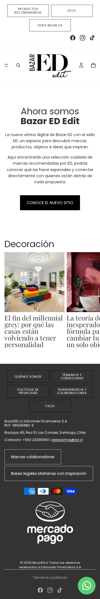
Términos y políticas (50, 577)
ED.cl (72, 10)
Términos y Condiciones (72, 377)
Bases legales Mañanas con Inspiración (48, 473)
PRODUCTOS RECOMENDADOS (27, 11)
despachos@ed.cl (67, 439)
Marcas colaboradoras (32, 457)
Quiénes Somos (28, 376)
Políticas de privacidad (28, 391)
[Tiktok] (92, 37)
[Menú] (6, 65)
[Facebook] (72, 37)
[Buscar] (18, 65)
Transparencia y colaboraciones (72, 391)
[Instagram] (82, 37)
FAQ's (49, 406)
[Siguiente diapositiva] (89, 303)
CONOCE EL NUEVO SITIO (50, 202)
